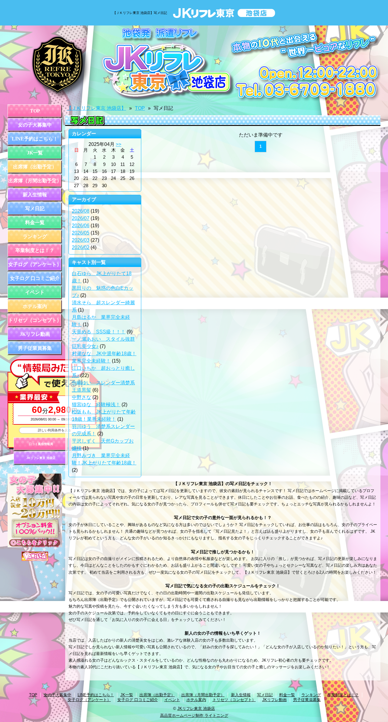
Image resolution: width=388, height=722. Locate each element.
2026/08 (80, 211)
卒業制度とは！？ (34, 250)
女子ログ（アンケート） (35, 264)
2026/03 (80, 240)
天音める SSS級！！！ (98, 331)
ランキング (35, 236)
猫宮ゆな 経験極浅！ (96, 404)
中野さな (81, 397)
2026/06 (80, 225)
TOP (35, 110)
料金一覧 (35, 222)
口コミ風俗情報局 (41, 444)
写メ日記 (35, 208)
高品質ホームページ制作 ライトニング (194, 715)
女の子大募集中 (35, 124)
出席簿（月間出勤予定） (35, 180)
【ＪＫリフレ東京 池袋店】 (96, 108)
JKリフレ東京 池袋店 (40, 458)
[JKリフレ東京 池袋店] (194, 63)
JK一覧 (35, 152)
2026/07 (80, 218)
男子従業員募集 (35, 348)
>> (118, 144)
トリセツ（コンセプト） (35, 320)
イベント (35, 292)
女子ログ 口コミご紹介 (35, 278)
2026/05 (80, 232)
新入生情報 (35, 194)
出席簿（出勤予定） (35, 166)
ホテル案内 (35, 306)
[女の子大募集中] (35, 546)
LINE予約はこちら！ (35, 138)
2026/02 (80, 247)
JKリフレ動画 (35, 334)
